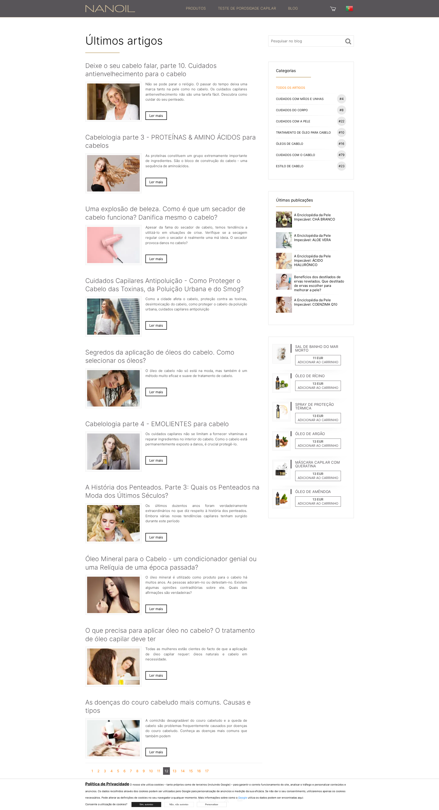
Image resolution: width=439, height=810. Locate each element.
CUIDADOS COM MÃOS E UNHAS (310, 99)
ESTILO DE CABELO (310, 166)
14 (183, 771)
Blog (293, 8)
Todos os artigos (290, 87)
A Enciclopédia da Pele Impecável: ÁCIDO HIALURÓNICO (312, 260)
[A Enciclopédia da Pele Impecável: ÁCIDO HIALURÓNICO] (284, 260)
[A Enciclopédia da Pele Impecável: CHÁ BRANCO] (284, 219)
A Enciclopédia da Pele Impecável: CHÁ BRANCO (314, 217)
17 (207, 771)
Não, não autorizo (178, 804)
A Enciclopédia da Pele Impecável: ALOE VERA (312, 237)
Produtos (196, 8)
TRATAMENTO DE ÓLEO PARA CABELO (310, 132)
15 (191, 771)
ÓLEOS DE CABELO (310, 143)
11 (158, 771)
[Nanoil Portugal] (110, 8)
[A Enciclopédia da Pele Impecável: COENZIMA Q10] (284, 304)
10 (151, 771)
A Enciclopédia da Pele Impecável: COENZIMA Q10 (315, 302)
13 (175, 771)
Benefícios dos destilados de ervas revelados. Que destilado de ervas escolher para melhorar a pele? (319, 283)
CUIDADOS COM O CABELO (310, 155)
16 (199, 771)
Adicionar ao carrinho (318, 362)
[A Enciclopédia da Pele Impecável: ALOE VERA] (284, 240)
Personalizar (211, 804)
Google (242, 797)
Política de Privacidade (107, 784)
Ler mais (156, 115)
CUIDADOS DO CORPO (310, 110)
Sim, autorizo (146, 804)
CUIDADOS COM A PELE (310, 121)
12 (166, 771)
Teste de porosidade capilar (247, 8)
